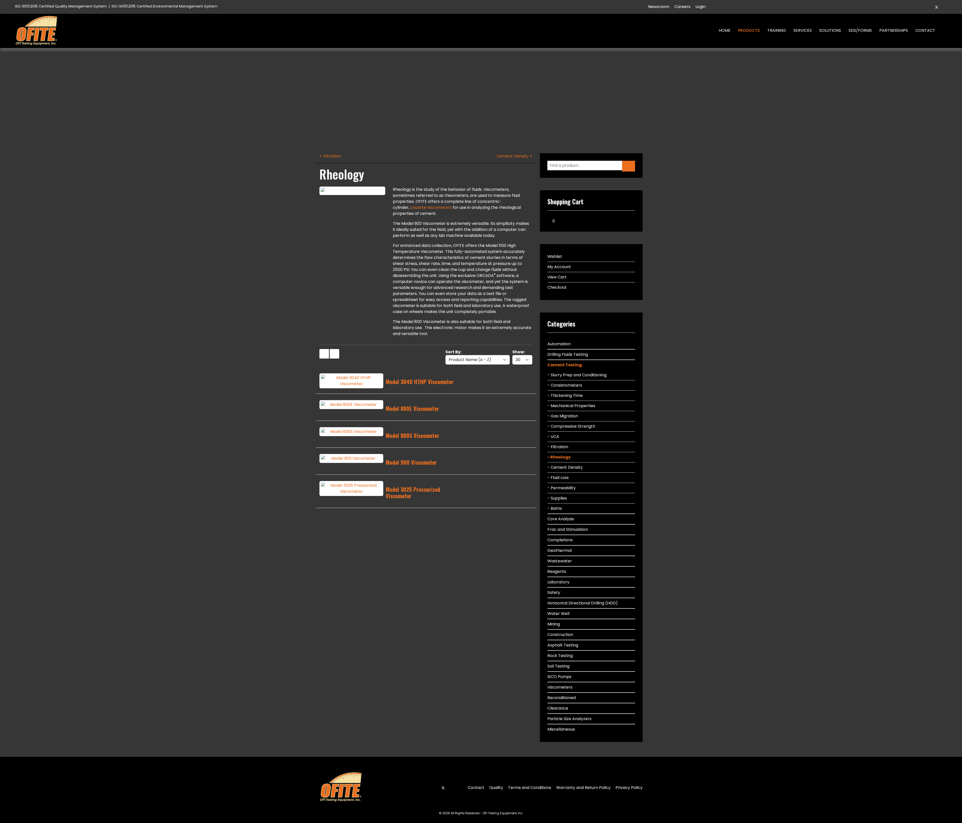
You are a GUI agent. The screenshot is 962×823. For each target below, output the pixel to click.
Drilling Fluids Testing (567, 354)
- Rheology (559, 457)
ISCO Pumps (559, 677)
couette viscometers (431, 207)
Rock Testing (560, 656)
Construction (560, 634)
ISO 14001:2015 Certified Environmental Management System (164, 6)
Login (700, 7)
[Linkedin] (945, 7)
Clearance (557, 708)
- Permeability (561, 488)
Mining (553, 624)
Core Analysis (560, 519)
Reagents (556, 571)
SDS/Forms (860, 30)
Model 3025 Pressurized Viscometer (413, 492)
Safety (553, 592)
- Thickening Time (565, 395)
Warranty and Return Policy (583, 787)
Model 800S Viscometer (412, 435)
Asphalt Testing (562, 645)
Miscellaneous (561, 729)
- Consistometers (564, 385)
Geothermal (559, 550)
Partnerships (893, 30)
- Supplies (557, 498)
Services (802, 30)
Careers (682, 7)
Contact (925, 30)
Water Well (558, 613)
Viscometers (559, 687)
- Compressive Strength (571, 426)
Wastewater (559, 561)
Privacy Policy (629, 787)
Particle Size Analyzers (569, 719)
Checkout (557, 287)
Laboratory (558, 582)
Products (749, 30)
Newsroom (658, 7)
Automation (559, 344)
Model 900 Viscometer (411, 462)
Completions (560, 540)
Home (725, 30)
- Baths (554, 508)
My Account (559, 267)
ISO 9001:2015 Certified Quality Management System (61, 6)
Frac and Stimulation (567, 529)
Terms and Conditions (529, 787)
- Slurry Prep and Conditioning (577, 375)
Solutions (830, 30)
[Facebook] (928, 7)
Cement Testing (564, 365)
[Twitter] (936, 7)
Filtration (332, 156)
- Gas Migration (562, 416)
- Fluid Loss (558, 477)
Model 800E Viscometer (412, 408)
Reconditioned (561, 698)
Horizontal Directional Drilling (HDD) (582, 603)
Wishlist (554, 256)
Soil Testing (558, 666)
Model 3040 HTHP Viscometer (420, 382)
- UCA (553, 436)
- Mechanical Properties (571, 406)
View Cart (557, 277)
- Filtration (557, 447)
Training (776, 30)
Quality (496, 787)
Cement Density (513, 156)
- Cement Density (565, 467)
